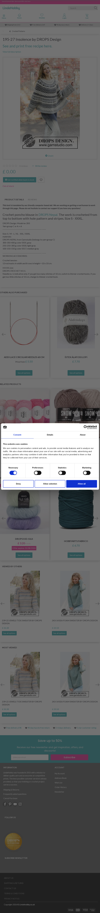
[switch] (37, 473)
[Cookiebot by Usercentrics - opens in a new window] (85, 427)
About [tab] (83, 435)
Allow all (82, 484)
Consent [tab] (17, 435)
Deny (18, 484)
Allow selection (50, 484)
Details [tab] (50, 435)
